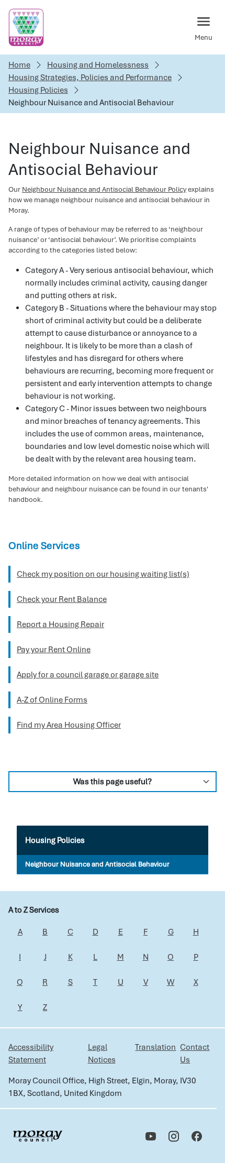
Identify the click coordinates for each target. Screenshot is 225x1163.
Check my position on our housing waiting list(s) (103, 574)
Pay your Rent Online (54, 649)
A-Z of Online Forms (52, 700)
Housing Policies (38, 90)
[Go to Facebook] (196, 1136)
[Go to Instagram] (173, 1136)
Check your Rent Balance (62, 599)
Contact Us (194, 1053)
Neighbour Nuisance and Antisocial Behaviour (97, 864)
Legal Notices (102, 1053)
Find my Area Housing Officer (69, 725)
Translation (155, 1047)
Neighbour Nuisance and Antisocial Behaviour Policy (104, 189)
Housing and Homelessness (98, 65)
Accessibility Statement (30, 1053)
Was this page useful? (112, 781)
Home (19, 65)
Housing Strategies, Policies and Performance (90, 77)
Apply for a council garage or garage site (88, 675)
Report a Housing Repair (60, 624)
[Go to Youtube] (150, 1136)
